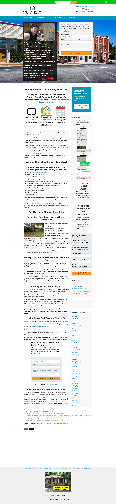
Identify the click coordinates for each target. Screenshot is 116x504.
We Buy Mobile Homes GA (78, 286)
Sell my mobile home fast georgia (80, 291)
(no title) (74, 284)
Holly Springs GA (76, 386)
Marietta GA (75, 383)
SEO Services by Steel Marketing (83, 468)
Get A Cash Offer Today (81, 6)
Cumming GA (75, 393)
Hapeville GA (75, 359)
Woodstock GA (75, 381)
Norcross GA (75, 338)
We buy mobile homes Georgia (79, 289)
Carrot (67, 502)
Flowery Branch (40, 424)
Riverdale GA (75, 333)
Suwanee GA (75, 323)
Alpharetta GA (75, 403)
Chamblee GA (75, 376)
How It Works (40, 18)
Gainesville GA (75, 388)
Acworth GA (75, 405)
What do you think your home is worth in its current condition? (76, 46)
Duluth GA (74, 367)
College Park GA (76, 374)
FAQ (65, 18)
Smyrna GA (74, 328)
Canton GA (74, 395)
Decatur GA (75, 371)
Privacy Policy (68, 468)
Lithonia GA (75, 345)
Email (78, 39)
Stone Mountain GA (77, 326)
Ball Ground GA (75, 398)
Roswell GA (75, 331)
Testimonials (57, 18)
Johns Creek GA (76, 357)
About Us (91, 6)
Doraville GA (75, 369)
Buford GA (74, 379)
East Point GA (75, 364)
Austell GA (74, 400)
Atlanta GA (74, 316)
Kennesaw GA (75, 352)
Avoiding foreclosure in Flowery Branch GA (36, 172)
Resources (61, 468)
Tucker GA (74, 321)
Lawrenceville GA (76, 350)
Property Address (65, 34)
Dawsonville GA (76, 391)
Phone (63, 39)
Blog (74, 468)
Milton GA (74, 340)
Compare (48, 18)
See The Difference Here (81, 107)
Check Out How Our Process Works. (54, 101)
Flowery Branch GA (76, 362)
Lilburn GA (74, 347)
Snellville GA (75, 319)
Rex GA (73, 335)
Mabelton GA (75, 343)
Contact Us (71, 18)
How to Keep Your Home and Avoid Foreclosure (56, 424)
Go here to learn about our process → (40, 326)
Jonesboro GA (75, 355)
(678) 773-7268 (87, 11)
